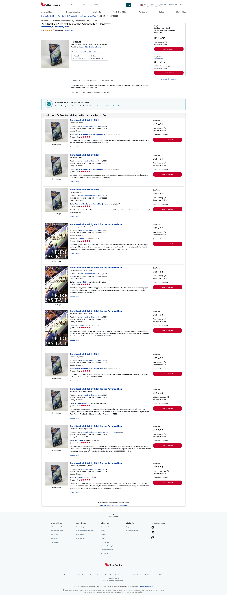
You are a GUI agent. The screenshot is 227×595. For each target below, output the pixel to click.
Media (103, 530)
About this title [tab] (90, 80)
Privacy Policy (105, 542)
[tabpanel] (110, 89)
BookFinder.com (113, 580)
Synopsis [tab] (76, 80)
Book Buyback (80, 534)
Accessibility (105, 553)
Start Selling (181, 12)
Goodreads (70, 30)
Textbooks (143, 12)
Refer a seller (80, 538)
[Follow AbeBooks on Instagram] (152, 537)
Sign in (152, 5)
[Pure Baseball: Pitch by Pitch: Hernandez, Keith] (56, 142)
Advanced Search (47, 12)
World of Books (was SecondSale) (89, 134)
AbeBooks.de (81, 575)
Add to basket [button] (169, 49)
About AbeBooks (106, 527)
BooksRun (79, 440)
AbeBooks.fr (94, 575)
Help (182, 5)
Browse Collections (73, 12)
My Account (162, 5)
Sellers (161, 12)
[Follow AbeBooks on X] (152, 532)
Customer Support (132, 530)
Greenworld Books (82, 282)
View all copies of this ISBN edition (85, 52)
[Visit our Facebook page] (152, 527)
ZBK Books (79, 239)
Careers (103, 534)
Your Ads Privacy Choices (109, 546)
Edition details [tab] (106, 80)
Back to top (113, 517)
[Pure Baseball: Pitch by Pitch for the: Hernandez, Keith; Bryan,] (56, 259)
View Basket (55, 542)
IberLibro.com (149, 575)
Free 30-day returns (168, 79)
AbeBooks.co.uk (67, 575)
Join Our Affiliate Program (84, 530)
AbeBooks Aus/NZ (121, 575)
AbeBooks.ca (136, 575)
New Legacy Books (82, 403)
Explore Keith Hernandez (106, 106)
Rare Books (97, 12)
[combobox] (98, 5)
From (78, 57)
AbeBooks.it (107, 575)
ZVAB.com (161, 575)
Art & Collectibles (120, 12)
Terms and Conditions (146, 586)
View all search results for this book (113, 505)
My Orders (54, 538)
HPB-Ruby (79, 477)
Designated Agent (107, 549)
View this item (158, 35)
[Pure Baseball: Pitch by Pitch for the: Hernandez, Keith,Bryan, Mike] (56, 411)
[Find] (128, 5)
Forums (103, 538)
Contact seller (74, 147)
